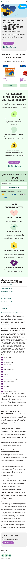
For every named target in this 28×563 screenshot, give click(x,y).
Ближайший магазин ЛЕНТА (7, 301)
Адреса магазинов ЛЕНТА (7, 291)
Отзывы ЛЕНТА (4, 308)
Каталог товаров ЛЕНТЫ (7, 284)
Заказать (10, 85)
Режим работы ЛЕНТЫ (6, 288)
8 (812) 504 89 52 (6, 550)
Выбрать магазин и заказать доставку (11, 47)
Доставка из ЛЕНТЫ (6, 298)
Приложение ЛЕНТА (6, 305)
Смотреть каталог (8, 43)
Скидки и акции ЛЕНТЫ (6, 294)
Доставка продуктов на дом (7, 312)
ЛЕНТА (16, 312)
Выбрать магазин (8, 542)
